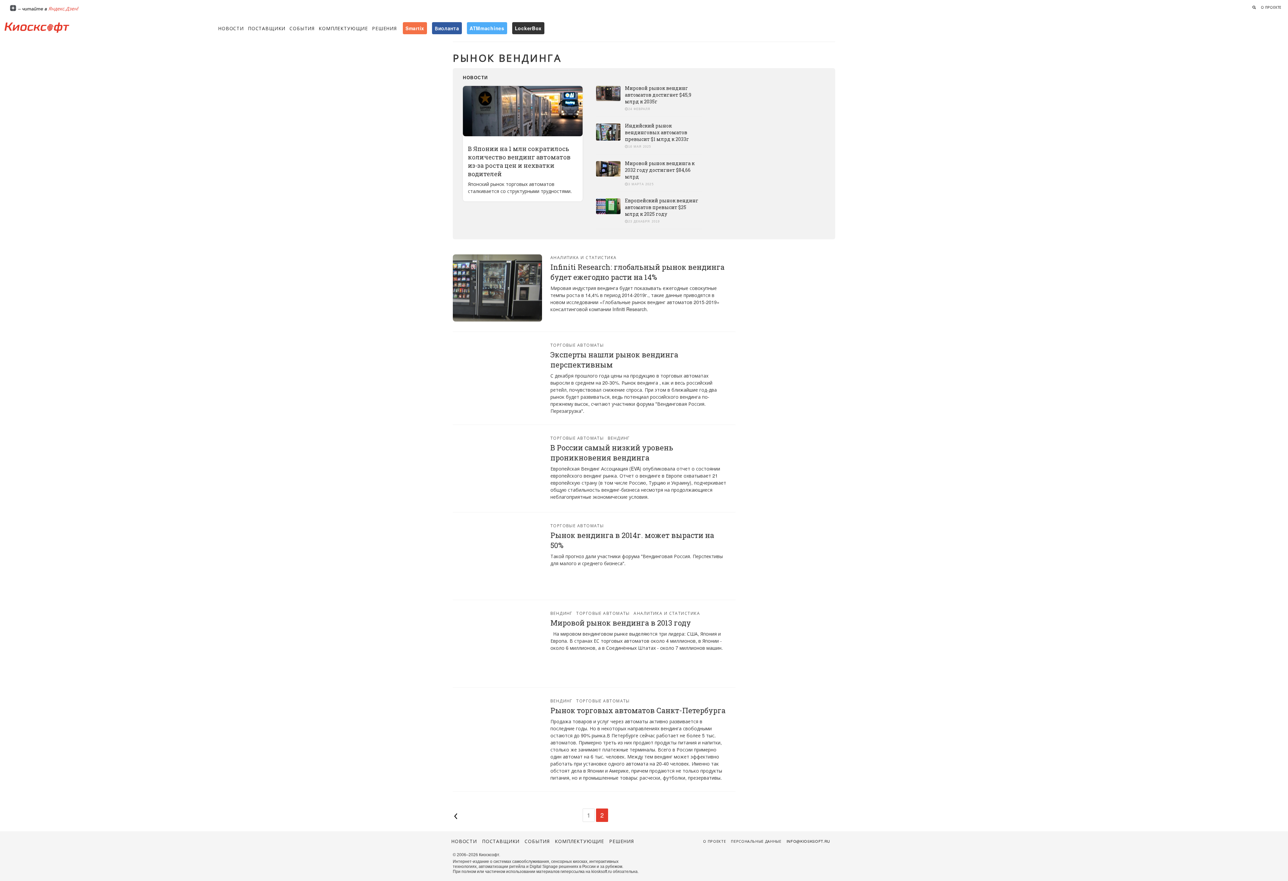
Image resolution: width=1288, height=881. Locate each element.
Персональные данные (756, 841)
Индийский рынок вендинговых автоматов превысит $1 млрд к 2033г (657, 132)
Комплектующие (343, 28)
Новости (231, 28)
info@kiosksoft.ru (808, 841)
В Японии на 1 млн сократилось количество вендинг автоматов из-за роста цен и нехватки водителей (519, 161)
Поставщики (266, 28)
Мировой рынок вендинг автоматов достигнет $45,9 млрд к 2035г (658, 95)
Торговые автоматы (577, 345)
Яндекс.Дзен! (63, 8)
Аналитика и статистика (583, 257)
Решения (384, 28)
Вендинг (619, 438)
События (302, 28)
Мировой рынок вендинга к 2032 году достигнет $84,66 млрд (660, 170)
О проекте (1271, 7)
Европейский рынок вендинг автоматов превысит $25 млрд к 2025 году (661, 207)
